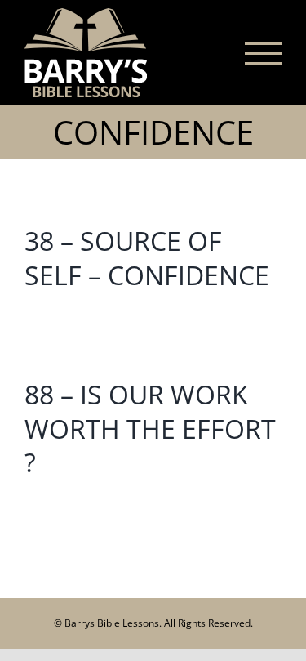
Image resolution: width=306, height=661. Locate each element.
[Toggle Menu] (263, 53)
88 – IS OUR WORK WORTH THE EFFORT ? (150, 428)
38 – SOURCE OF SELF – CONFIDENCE (146, 258)
